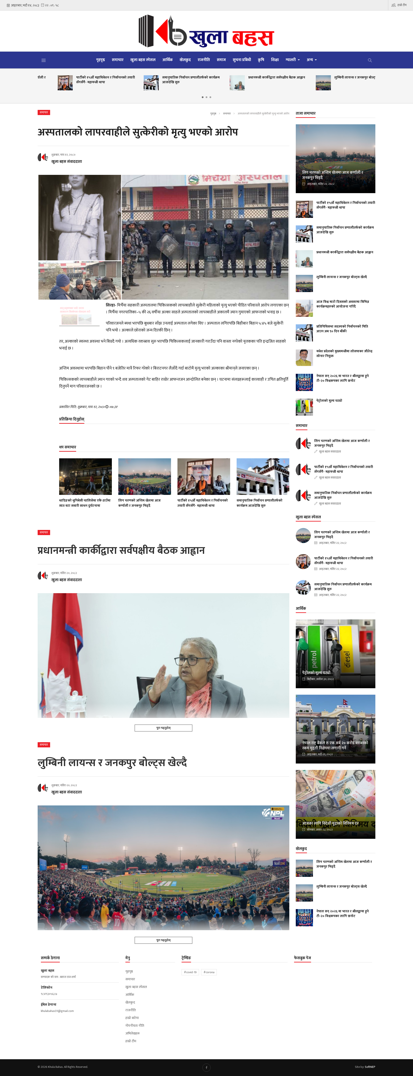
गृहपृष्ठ (100, 60)
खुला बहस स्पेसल (143, 60)
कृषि (261, 60)
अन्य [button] (310, 60)
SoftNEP (370, 1066)
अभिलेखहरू (132, 1033)
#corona (208, 972)
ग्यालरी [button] (291, 60)
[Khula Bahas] (206, 31)
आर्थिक (167, 60)
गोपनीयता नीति (134, 1026)
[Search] (370, 60)
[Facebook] (206, 1068)
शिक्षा (275, 60)
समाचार (117, 60)
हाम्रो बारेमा (132, 1018)
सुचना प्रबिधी (242, 60)
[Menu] (44, 60)
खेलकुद (185, 60)
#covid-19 (190, 972)
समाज (221, 60)
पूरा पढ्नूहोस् (163, 727)
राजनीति (204, 60)
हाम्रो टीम (402, 5)
